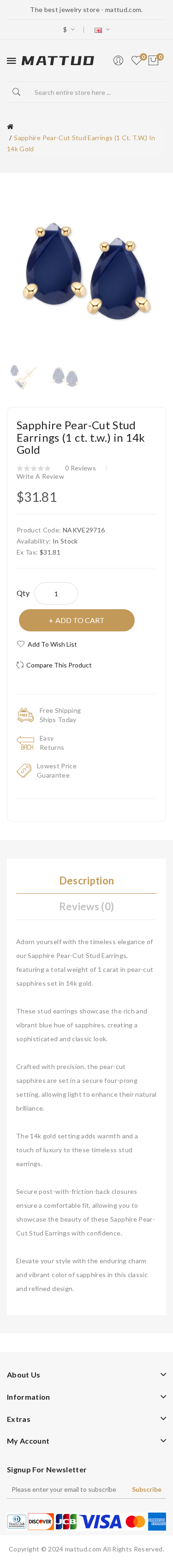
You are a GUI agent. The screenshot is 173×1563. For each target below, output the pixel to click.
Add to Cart (80, 620)
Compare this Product (59, 665)
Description (86, 880)
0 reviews (80, 468)
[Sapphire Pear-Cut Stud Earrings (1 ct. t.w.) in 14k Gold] (23, 376)
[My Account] (118, 60)
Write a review (40, 476)
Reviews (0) (86, 906)
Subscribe (146, 1489)
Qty (23, 592)
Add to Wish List (52, 644)
